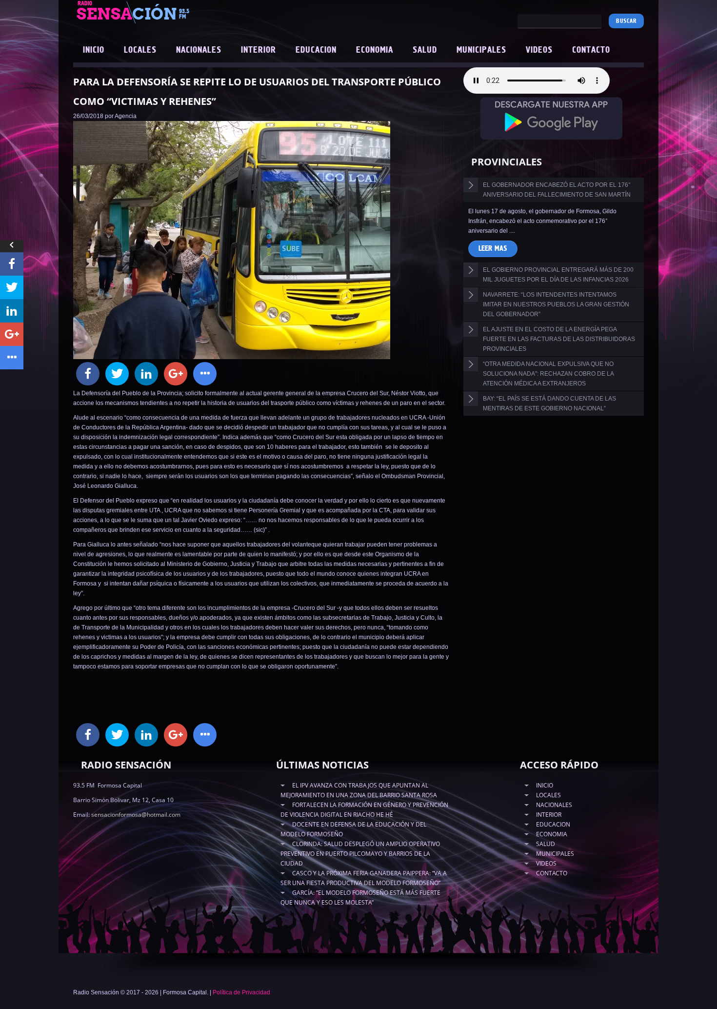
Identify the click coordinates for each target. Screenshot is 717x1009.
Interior (258, 50)
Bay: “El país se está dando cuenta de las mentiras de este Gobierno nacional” (549, 403)
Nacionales (198, 50)
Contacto (591, 50)
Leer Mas (492, 248)
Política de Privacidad (241, 992)
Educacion (316, 50)
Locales (140, 50)
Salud (425, 50)
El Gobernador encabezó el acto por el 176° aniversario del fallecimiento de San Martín (557, 190)
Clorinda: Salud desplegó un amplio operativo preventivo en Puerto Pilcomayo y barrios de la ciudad (360, 854)
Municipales (481, 50)
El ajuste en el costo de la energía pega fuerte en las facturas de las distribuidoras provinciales (559, 339)
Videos (539, 50)
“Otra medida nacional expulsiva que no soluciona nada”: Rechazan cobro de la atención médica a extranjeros (548, 374)
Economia (374, 50)
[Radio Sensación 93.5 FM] (187, 11)
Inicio (93, 50)
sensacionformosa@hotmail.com (135, 814)
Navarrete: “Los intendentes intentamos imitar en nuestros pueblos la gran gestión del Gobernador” (556, 304)
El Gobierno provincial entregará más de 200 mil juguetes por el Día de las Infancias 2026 (558, 274)
